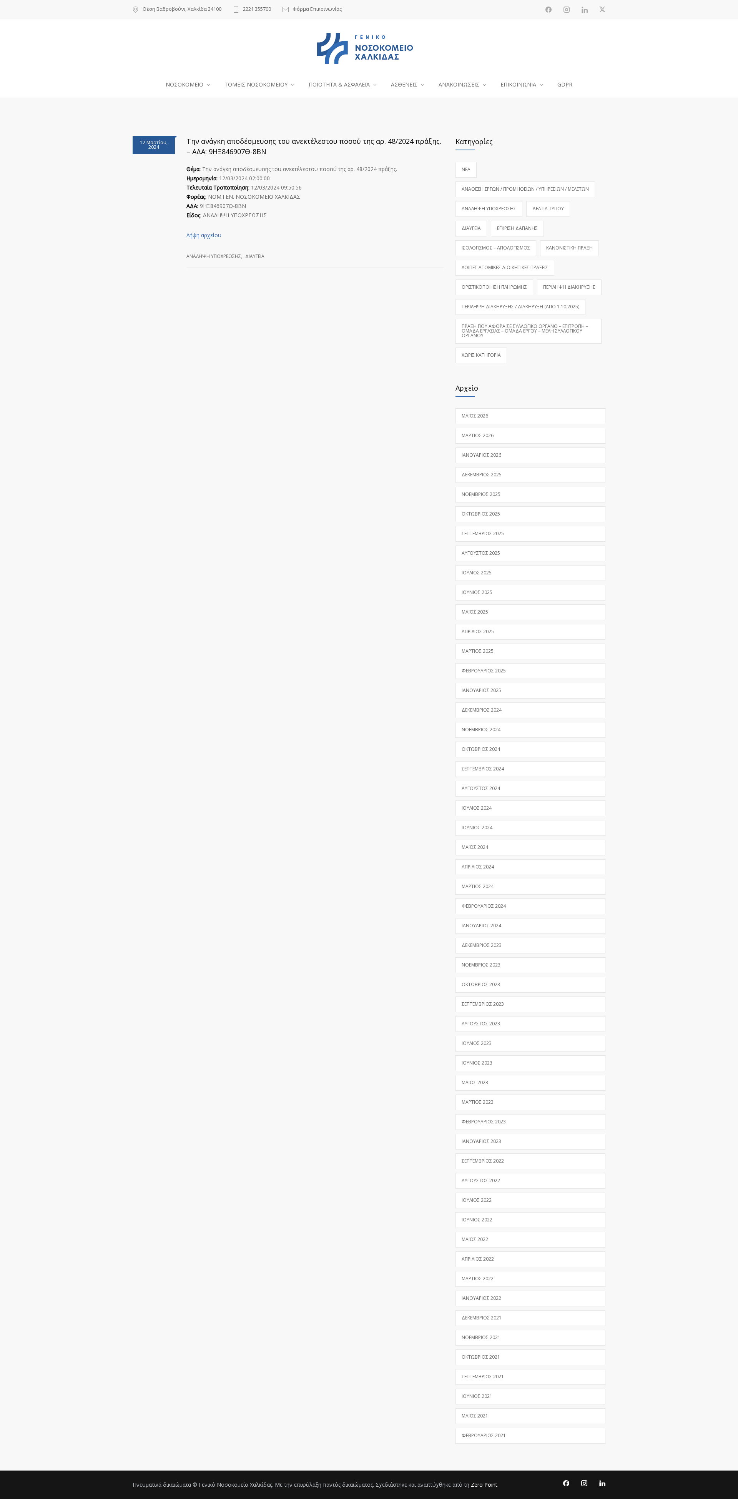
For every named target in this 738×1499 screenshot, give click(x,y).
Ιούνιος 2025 (477, 592)
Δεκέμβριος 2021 (482, 1317)
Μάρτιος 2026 (478, 435)
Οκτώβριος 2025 (481, 514)
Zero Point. (485, 1484)
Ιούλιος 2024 (477, 808)
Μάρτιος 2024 (478, 886)
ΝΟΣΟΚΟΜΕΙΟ (184, 84)
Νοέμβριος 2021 (481, 1337)
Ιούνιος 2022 (477, 1219)
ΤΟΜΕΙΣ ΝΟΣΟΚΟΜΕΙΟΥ (256, 84)
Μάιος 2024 (475, 847)
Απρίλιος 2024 (478, 866)
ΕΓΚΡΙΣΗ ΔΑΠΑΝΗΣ (517, 228)
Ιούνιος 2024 (477, 827)
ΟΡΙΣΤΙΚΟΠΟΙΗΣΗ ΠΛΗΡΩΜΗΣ (494, 287)
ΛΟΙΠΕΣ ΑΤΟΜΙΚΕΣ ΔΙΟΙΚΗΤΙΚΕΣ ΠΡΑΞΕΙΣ (505, 267)
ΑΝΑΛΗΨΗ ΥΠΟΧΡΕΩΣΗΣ (213, 256)
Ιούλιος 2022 (477, 1200)
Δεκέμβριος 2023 (482, 945)
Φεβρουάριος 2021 (484, 1435)
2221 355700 (257, 9)
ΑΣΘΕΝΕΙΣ (404, 84)
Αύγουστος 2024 (481, 788)
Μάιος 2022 (475, 1239)
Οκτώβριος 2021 (481, 1357)
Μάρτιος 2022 (478, 1278)
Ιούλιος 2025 (477, 572)
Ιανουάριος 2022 (481, 1298)
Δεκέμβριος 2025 (482, 474)
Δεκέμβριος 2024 (482, 710)
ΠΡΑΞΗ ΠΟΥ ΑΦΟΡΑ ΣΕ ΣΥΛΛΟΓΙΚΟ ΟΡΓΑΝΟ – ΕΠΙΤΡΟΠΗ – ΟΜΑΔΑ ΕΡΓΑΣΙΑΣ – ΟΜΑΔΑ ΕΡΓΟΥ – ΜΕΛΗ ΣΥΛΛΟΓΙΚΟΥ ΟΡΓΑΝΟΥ (525, 331)
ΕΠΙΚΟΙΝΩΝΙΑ (518, 84)
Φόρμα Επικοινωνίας (317, 9)
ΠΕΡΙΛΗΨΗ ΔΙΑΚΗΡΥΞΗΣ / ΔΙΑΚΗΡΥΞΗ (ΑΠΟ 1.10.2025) (520, 306)
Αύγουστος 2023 (481, 1023)
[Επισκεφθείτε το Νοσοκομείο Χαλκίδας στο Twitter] (602, 10)
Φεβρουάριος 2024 (484, 906)
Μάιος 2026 (475, 416)
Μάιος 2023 (475, 1082)
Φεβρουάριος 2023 (484, 1121)
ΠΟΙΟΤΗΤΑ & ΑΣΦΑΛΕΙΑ (339, 84)
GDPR (564, 84)
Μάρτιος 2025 (478, 651)
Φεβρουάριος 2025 (484, 670)
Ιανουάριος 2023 (481, 1141)
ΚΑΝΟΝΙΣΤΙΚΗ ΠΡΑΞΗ (569, 248)
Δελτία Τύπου (548, 208)
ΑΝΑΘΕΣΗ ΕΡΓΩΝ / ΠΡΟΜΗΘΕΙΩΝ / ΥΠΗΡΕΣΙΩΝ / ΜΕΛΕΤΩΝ (525, 189)
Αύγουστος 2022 (481, 1180)
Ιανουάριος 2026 (481, 455)
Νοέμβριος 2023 (481, 965)
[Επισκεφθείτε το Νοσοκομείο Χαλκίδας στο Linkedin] (585, 10)
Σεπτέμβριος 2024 (483, 768)
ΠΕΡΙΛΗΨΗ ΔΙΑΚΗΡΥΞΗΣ (569, 287)
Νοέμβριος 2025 (481, 494)
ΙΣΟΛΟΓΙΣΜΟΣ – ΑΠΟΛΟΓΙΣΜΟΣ (496, 248)
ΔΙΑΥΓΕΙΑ (254, 256)
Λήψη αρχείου (203, 235)
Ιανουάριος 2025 (481, 690)
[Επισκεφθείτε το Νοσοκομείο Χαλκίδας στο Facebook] (548, 10)
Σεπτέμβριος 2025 (483, 533)
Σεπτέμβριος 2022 (483, 1161)
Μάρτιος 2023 (478, 1102)
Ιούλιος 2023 (477, 1043)
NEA (466, 169)
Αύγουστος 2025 (481, 553)
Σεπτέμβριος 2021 (483, 1376)
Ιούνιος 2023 (477, 1063)
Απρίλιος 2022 (478, 1259)
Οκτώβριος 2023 (481, 984)
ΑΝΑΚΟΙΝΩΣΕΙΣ (459, 84)
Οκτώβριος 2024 (481, 749)
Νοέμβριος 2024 (481, 729)
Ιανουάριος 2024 (481, 925)
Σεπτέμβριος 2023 (483, 1004)
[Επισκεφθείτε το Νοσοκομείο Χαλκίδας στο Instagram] (566, 10)
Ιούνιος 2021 (477, 1396)
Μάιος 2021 (475, 1415)
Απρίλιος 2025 (478, 631)
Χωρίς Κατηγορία (481, 355)
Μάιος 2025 (475, 612)
